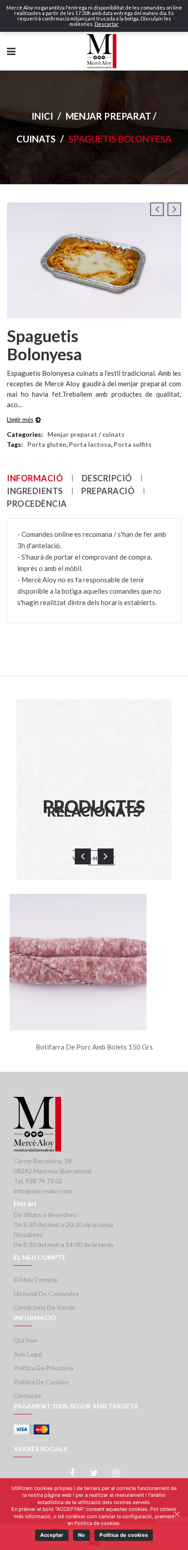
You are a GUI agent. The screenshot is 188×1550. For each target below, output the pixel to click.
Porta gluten (46, 444)
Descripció (107, 478)
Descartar (106, 24)
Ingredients (35, 491)
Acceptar (51, 1535)
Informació (35, 478)
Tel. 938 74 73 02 (38, 1181)
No (81, 1535)
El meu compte (35, 1279)
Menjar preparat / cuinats (86, 434)
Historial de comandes (46, 1294)
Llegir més (20, 419)
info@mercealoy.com (43, 1191)
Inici (42, 116)
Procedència (37, 503)
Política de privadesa (43, 1368)
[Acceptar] (176, 1514)
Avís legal (28, 1354)
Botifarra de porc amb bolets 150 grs (94, 1047)
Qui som (26, 1340)
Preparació (108, 491)
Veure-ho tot (94, 858)
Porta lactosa (90, 444)
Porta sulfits (132, 444)
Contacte (27, 1395)
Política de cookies (41, 1382)
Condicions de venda (44, 1307)
